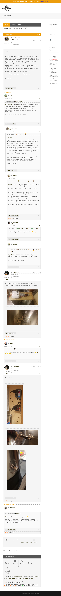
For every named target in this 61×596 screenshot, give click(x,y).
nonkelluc (36, 576)
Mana (53, 64)
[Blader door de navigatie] (57, 7)
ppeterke (16, 272)
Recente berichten (10, 578)
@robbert (9, 137)
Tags (31, 578)
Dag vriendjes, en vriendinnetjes (53, 69)
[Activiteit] (6, 45)
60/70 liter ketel (53, 63)
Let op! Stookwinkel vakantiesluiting (53, 56)
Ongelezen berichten (22, 578)
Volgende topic (33, 542)
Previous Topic (23, 542)
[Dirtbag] (51, 40)
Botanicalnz (55, 76)
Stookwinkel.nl (43, 1)
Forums (6, 24)
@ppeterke (8, 352)
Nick (53, 71)
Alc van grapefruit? (17, 576)
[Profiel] (5, 45)
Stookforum (55, 59)
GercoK (11, 343)
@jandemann (8, 104)
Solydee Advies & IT (35, 593)
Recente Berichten (16, 24)
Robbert (11, 96)
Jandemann (16, 38)
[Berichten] (8, 45)
